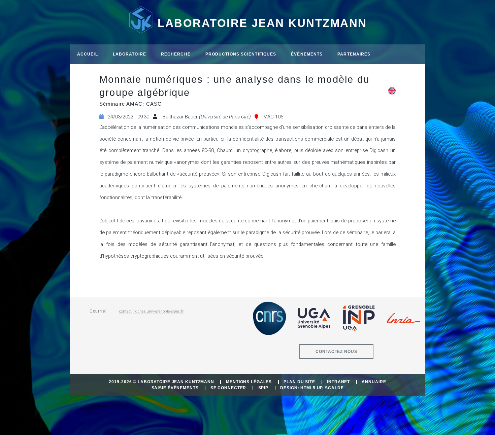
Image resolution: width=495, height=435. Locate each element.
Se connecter (228, 388)
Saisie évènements (175, 388)
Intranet (338, 381)
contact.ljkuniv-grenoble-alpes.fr (151, 311)
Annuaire (374, 381)
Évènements (307, 54)
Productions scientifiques (240, 54)
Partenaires (353, 54)
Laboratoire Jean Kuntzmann (262, 23)
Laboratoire (129, 54)
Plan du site (299, 381)
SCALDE (334, 388)
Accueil (87, 54)
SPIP (263, 388)
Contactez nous (336, 351)
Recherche (176, 54)
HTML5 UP (311, 388)
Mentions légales (249, 381)
